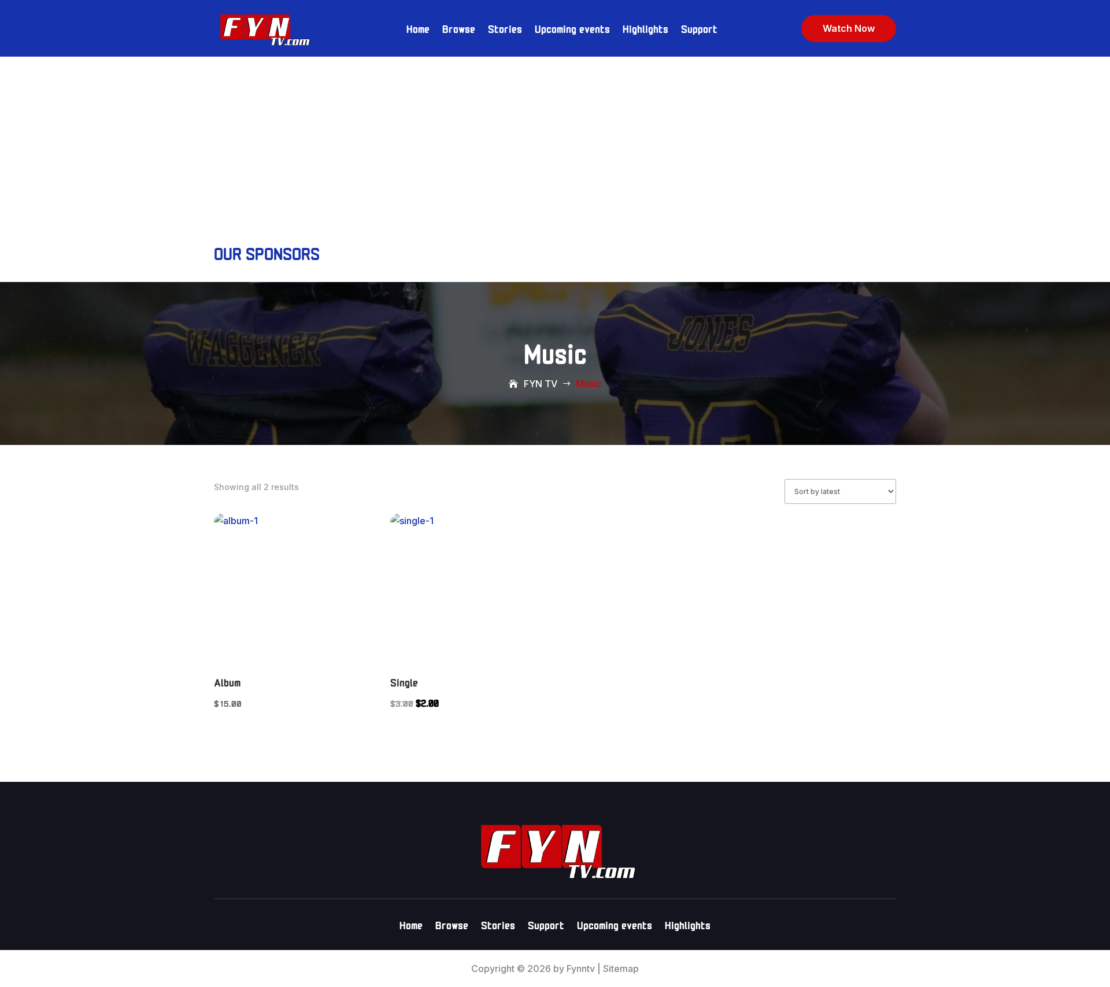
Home (418, 28)
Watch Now (849, 28)
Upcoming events (572, 28)
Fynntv (581, 968)
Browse (458, 28)
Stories (505, 28)
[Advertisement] (555, 143)
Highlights (645, 28)
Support (699, 28)
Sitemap (621, 968)
